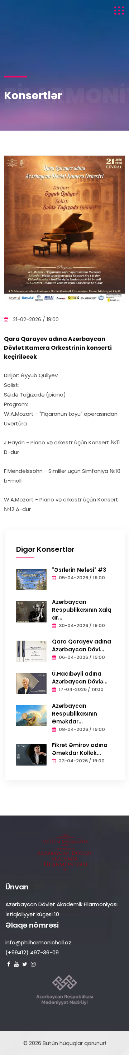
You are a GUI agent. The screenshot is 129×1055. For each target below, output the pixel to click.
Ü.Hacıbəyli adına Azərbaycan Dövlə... (80, 677)
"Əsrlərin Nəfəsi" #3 (79, 570)
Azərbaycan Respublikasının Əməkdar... (74, 713)
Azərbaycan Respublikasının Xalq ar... (81, 609)
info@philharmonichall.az (38, 942)
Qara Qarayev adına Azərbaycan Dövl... (81, 645)
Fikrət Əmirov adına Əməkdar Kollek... (80, 749)
